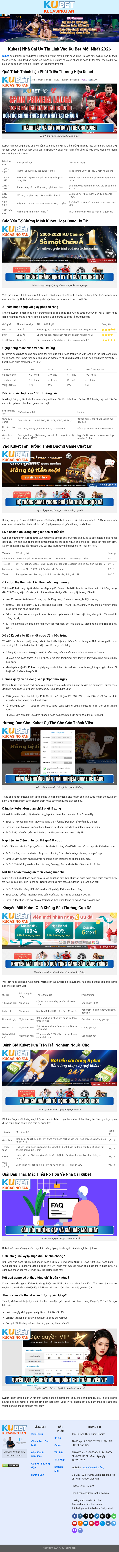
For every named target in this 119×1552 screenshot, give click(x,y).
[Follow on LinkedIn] (85, 1523)
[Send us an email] (108, 1516)
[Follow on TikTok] (85, 1516)
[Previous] (6, 28)
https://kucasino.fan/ (93, 1467)
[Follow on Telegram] (113, 1523)
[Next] (112, 28)
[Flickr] (96, 1523)
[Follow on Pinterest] (74, 1523)
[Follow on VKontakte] (108, 1523)
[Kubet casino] (59, 7)
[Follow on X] (91, 1516)
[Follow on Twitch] (74, 1530)
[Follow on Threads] (102, 1516)
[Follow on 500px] (102, 1523)
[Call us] (113, 1516)
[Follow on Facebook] (74, 1516)
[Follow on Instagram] (80, 1516)
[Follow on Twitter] (96, 1516)
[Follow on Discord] (80, 1530)
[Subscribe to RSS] (80, 1523)
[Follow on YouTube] (91, 1523)
